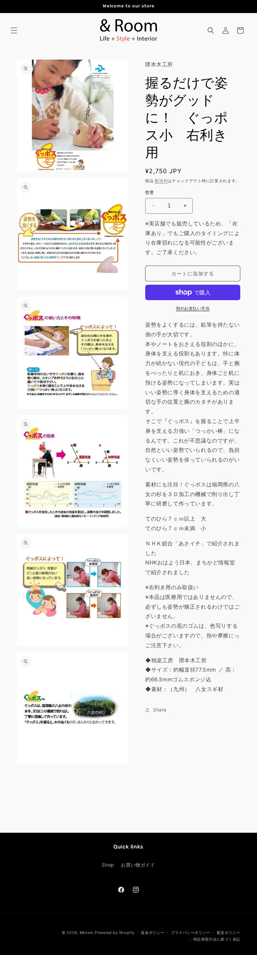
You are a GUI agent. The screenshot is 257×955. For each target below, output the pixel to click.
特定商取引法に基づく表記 (216, 939)
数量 (149, 192)
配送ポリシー (228, 932)
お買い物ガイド (138, 865)
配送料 (161, 180)
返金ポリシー (152, 932)
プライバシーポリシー (190, 932)
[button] (14, 30)
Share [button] (160, 709)
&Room (87, 932)
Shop (108, 865)
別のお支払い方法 (192, 308)
